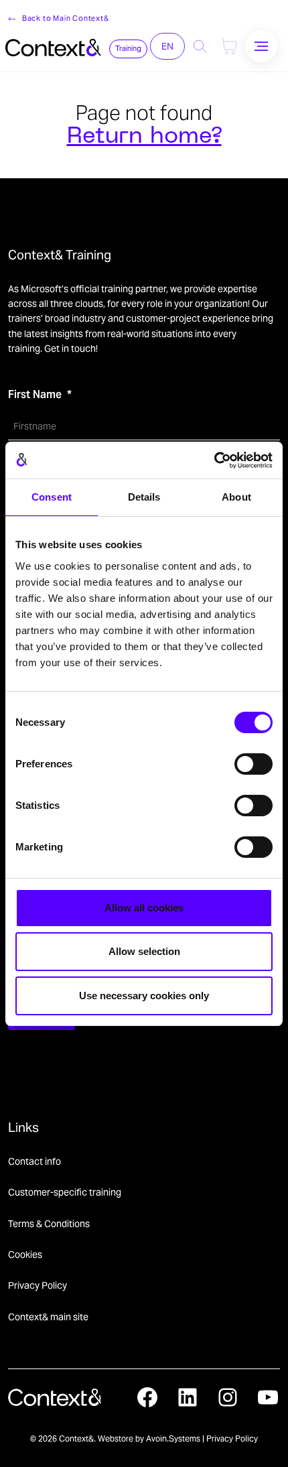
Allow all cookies (144, 907)
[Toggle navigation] (261, 46)
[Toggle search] (200, 46)
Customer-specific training (64, 1192)
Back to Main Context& (65, 18)
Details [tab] (144, 497)
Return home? (144, 137)
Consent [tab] (51, 497)
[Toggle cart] (229, 46)
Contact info (34, 1161)
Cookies (25, 1255)
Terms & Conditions (49, 1224)
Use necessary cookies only (144, 995)
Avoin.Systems (173, 1438)
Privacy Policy (37, 1285)
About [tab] (236, 497)
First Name (35, 394)
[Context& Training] (53, 46)
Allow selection (144, 951)
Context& (76, 1438)
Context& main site (48, 1317)
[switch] (253, 764)
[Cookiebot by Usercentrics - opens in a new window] (214, 460)
